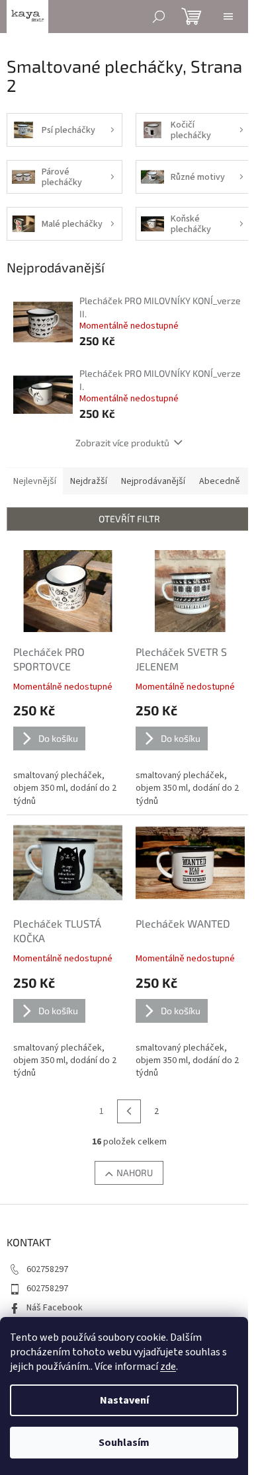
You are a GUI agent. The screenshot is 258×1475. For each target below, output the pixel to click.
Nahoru (134, 1172)
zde (168, 1366)
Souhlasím (124, 1442)
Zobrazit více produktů (122, 442)
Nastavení (124, 1400)
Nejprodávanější (153, 481)
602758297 (47, 1269)
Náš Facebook (54, 1307)
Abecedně (219, 481)
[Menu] (228, 16)
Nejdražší (88, 481)
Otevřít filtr (129, 518)
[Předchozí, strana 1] (129, 1111)
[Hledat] (159, 16)
